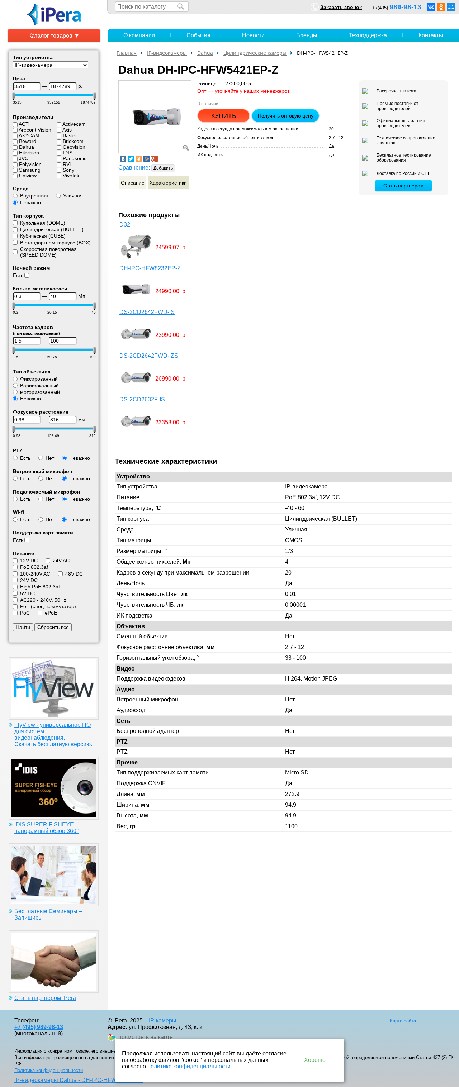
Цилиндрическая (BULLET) (52, 229)
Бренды (306, 35)
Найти (23, 627)
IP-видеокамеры (167, 52)
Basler (70, 135)
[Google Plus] (154, 159)
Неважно (30, 202)
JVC (23, 158)
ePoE (51, 613)
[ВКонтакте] (431, 7)
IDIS (67, 153)
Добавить (163, 168)
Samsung (30, 170)
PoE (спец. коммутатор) (48, 606)
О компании (139, 35)
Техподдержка (368, 35)
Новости (253, 35)
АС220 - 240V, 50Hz (43, 600)
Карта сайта (403, 1021)
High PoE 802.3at (40, 587)
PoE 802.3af (34, 567)
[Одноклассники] (441, 7)
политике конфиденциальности (189, 1066)
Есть (18, 275)
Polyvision (30, 164)
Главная (127, 52)
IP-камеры (162, 1020)
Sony (68, 170)
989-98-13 (405, 7)
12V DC (29, 560)
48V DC (74, 574)
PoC (25, 613)
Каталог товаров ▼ (54, 36)
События (198, 35)
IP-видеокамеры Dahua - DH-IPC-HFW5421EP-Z (78, 1080)
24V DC (29, 580)
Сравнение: (134, 168)
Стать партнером (403, 186)
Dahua (26, 147)
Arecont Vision (35, 130)
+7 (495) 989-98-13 (38, 1027)
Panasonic (74, 158)
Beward (27, 141)
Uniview (28, 175)
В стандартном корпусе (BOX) (55, 242)
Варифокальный (39, 385)
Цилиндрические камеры (255, 52)
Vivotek (71, 175)
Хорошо (315, 1060)
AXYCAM (29, 135)
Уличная (73, 196)
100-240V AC (35, 574)
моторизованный (40, 392)
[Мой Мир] (451, 7)
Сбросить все (53, 627)
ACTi (24, 124)
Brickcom (73, 141)
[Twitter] (131, 159)
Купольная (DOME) (42, 223)
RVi (67, 164)
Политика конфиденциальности (48, 1070)
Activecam (74, 124)
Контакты (430, 35)
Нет (50, 458)
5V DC (27, 593)
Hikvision (29, 153)
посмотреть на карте (145, 1037)
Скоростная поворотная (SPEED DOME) (48, 252)
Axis (67, 130)
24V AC (61, 560)
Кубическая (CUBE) (43, 236)
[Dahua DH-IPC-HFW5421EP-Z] (155, 116)
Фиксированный (39, 379)
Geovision (74, 147)
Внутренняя (34, 196)
